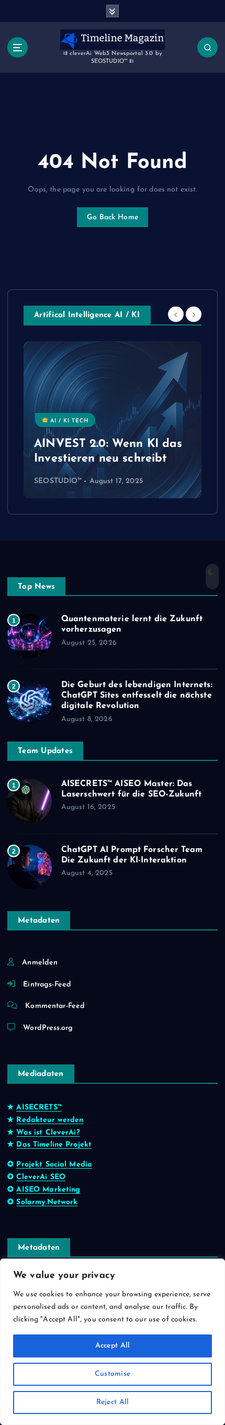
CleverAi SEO (40, 1177)
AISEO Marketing (48, 1190)
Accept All (112, 1346)
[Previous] (176, 314)
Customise (112, 1374)
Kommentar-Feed (55, 1006)
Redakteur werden (49, 1120)
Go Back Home (112, 217)
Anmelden (40, 963)
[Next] (193, 314)
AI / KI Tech (68, 420)
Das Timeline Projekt (54, 1145)
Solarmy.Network (46, 1202)
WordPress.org (48, 1028)
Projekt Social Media (54, 1165)
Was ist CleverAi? (48, 1133)
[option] (112, 419)
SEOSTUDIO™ (58, 481)
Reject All (112, 1402)
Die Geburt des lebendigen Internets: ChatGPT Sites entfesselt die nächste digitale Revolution (136, 695)
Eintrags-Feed (47, 985)
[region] (112, 1342)
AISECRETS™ (38, 1108)
